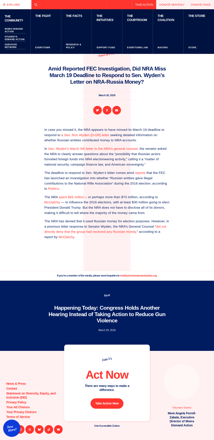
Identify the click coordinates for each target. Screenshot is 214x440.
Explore (13, 4)
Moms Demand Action (14, 30)
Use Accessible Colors (107, 425)
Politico (53, 188)
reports (140, 172)
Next (107, 295)
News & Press (107, 54)
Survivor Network (11, 46)
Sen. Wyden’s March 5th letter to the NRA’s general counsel (93, 148)
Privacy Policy (16, 402)
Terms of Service (18, 417)
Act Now (107, 374)
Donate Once (201, 4)
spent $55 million (71, 197)
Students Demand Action (15, 38)
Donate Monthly (172, 4)
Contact (11, 388)
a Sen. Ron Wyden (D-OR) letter (85, 135)
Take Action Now (107, 403)
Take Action (144, 4)
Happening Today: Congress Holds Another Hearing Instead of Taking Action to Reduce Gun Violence (107, 314)
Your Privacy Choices (21, 412)
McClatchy (52, 202)
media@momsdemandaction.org (138, 275)
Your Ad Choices (18, 407)
